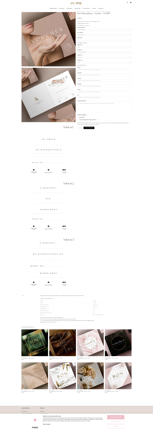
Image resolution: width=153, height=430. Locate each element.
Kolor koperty (80, 32)
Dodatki (61, 8)
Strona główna (81, 11)
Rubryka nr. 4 (80, 60)
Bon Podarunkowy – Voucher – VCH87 (83, 391)
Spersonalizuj (115, 421)
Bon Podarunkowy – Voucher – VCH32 (27, 358)
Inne (78, 95)
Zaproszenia (53, 8)
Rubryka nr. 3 (80, 55)
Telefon (79, 67)
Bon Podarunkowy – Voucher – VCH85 (111, 391)
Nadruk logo (79, 37)
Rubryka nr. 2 (80, 49)
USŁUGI (94, 8)
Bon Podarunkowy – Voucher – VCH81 (111, 358)
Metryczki (77, 8)
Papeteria (69, 8)
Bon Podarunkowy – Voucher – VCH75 (27, 391)
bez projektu (81, 117)
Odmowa (116, 426)
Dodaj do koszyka (89, 127)
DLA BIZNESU (86, 8)
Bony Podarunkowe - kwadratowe (103, 11)
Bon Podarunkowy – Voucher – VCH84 (55, 391)
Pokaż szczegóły (46, 424)
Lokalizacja (79, 72)
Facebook (79, 78)
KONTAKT (100, 8)
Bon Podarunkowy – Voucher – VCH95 (55, 358)
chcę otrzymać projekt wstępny (87, 119)
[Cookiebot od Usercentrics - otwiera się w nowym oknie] (35, 428)
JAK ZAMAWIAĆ (25, 411)
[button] (127, 2)
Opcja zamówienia (81, 27)
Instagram (79, 83)
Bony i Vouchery (90, 11)
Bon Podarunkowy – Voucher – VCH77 (83, 358)
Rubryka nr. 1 (80, 44)
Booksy (79, 89)
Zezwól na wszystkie (115, 417)
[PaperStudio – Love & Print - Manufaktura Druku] (76, 3)
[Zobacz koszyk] (130, 2)
